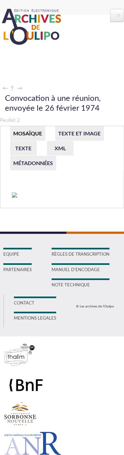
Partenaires (17, 270)
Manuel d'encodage (76, 270)
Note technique (71, 285)
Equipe (11, 254)
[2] (15, 195)
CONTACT (24, 303)
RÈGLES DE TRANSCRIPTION (80, 254)
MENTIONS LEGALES (35, 318)
